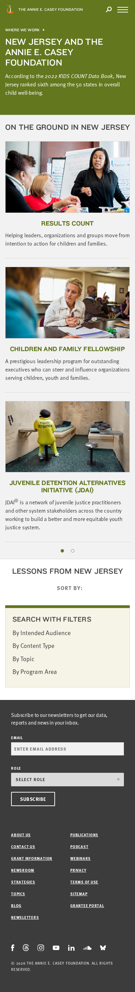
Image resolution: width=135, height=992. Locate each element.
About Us (21, 835)
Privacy (78, 870)
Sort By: (70, 588)
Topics (18, 894)
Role (16, 768)
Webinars (80, 858)
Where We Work (22, 30)
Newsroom (22, 870)
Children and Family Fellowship (67, 349)
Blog (16, 905)
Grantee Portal (87, 905)
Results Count (67, 223)
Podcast (79, 846)
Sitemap (78, 894)
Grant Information (31, 858)
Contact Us (23, 846)
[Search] (109, 10)
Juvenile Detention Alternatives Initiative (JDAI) (67, 486)
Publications (84, 835)
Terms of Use (84, 882)
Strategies (23, 882)
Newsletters (25, 917)
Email (17, 738)
